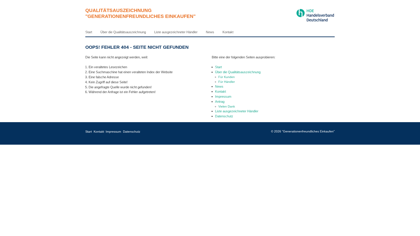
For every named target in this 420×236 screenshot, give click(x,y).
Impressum (223, 96)
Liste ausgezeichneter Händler (176, 32)
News (210, 32)
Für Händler (226, 81)
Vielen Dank (226, 106)
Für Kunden (226, 77)
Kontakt (227, 32)
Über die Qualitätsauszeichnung (123, 32)
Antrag (219, 101)
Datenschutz (224, 116)
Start (88, 32)
